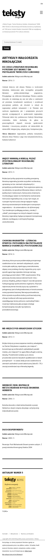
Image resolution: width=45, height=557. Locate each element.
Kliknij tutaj (28, 551)
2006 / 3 (11, 399)
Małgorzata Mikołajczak (24, 76)
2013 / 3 (11, 337)
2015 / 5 (11, 172)
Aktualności (14, 534)
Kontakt (5, 534)
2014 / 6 (11, 254)
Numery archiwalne (27, 534)
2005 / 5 (11, 438)
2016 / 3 (11, 80)
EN (42, 4)
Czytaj (4, 511)
